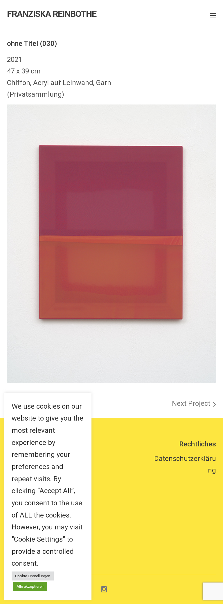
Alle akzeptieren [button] (30, 586)
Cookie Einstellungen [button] (32, 576)
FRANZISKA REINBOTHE (51, 14)
